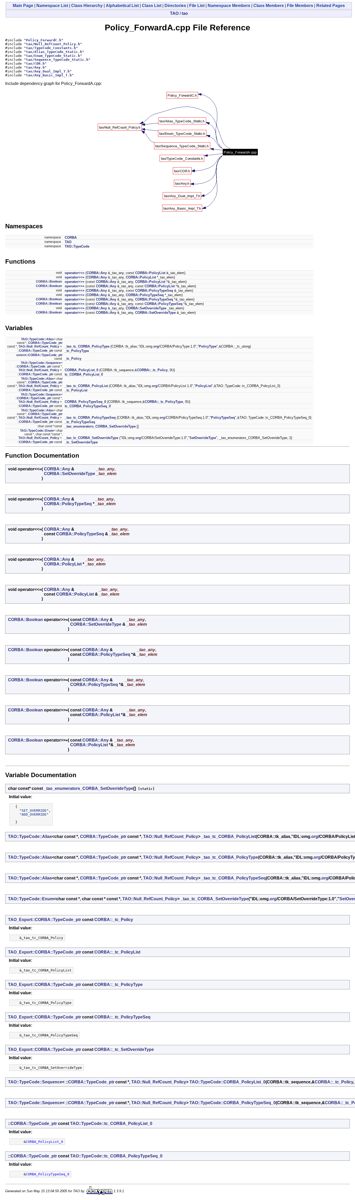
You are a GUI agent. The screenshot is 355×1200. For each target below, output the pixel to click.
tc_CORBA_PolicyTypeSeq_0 (88, 406)
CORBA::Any (97, 273)
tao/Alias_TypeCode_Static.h (54, 52)
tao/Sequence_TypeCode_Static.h (57, 60)
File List (197, 5)
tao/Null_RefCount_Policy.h (53, 44)
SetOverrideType (202, 438)
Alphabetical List (122, 5)
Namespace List (52, 5)
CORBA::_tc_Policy (152, 370)
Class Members (268, 5)
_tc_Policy (73, 359)
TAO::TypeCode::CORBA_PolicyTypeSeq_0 (232, 1103)
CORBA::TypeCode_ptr (45, 343)
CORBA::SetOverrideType (146, 308)
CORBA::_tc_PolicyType (164, 402)
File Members (300, 5)
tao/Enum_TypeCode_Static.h (53, 56)
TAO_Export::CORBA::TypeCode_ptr (44, 919)
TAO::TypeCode (77, 246)
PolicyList (203, 386)
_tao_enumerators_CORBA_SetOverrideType (100, 426)
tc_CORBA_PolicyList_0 (84, 374)
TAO (174, 13)
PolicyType (207, 346)
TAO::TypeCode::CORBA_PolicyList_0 (227, 1082)
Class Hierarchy (87, 5)
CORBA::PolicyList (150, 273)
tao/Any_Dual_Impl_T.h (48, 71)
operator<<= (74, 273)
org (156, 346)
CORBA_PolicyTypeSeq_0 (85, 402)
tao (185, 13)
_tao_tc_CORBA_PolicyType (87, 346)
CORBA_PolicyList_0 (81, 370)
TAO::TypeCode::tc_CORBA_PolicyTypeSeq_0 (116, 1156)
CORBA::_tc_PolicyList (117, 952)
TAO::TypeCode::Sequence (41, 363)
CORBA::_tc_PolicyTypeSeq (122, 1017)
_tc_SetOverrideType (81, 442)
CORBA (71, 237)
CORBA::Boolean (49, 281)
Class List (151, 5)
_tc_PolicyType (77, 351)
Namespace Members (229, 5)
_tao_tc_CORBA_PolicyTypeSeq (90, 417)
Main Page (23, 5)
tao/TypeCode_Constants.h (51, 48)
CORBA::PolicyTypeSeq (154, 290)
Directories (175, 5)
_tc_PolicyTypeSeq (80, 422)
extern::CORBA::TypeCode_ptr (39, 355)
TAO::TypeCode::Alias (37, 339)
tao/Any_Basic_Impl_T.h (49, 75)
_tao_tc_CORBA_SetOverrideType (91, 438)
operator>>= (74, 282)
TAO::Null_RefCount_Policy (38, 346)
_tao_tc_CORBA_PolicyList (86, 386)
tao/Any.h (35, 67)
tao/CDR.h (35, 63)
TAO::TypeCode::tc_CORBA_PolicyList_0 (111, 1123)
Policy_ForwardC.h (43, 40)
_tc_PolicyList (76, 390)
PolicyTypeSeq (223, 417)
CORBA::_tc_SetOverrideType (124, 1049)
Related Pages (330, 5)
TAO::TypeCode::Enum (37, 430)
